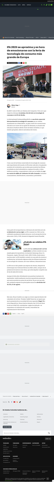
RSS (17, 402)
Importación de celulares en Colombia (9, 422)
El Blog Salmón (16, 458)
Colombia (22, 419)
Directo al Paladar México (36, 471)
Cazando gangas (24, 416)
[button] (15, 105)
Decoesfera (5, 460)
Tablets (21, 414)
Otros (19, 313)
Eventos (39, 416)
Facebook (44, 5)
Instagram (49, 5)
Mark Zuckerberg (20, 37)
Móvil (23, 5)
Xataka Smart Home (7, 451)
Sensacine (25, 445)
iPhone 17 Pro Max (30, 37)
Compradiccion (6, 462)
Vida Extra (15, 447)
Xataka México (6, 471)
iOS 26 (37, 37)
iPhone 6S (39, 419)
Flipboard (23, 63)
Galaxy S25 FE (43, 37)
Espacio (29, 5)
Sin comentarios (13, 63)
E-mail (26, 63)
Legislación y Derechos (8, 416)
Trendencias (6, 458)
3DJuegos (15, 445)
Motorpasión (45, 445)
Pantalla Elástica (24, 422)
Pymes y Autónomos (15, 461)
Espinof (24, 447)
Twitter (41, 5)
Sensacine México (27, 471)
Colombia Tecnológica (10, 5)
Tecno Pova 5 (25, 396)
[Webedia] (50, 1)
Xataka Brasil (6, 473)
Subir (47, 438)
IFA (23, 313)
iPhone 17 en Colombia (9, 37)
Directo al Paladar (36, 445)
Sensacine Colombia (25, 473)
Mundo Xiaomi (6, 453)
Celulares (5, 414)
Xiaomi (38, 422)
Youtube (51, 5)
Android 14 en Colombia (35, 396)
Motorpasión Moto (46, 447)
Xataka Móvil (6, 447)
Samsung (5, 419)
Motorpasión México (45, 471)
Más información (8, 480)
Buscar (49, 433)
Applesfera (5, 449)
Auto (19, 5)
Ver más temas (7, 427)
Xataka (4, 445)
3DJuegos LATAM (16, 471)
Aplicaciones (40, 414)
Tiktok (46, 5)
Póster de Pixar (16, 396)
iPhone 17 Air (51, 37)
